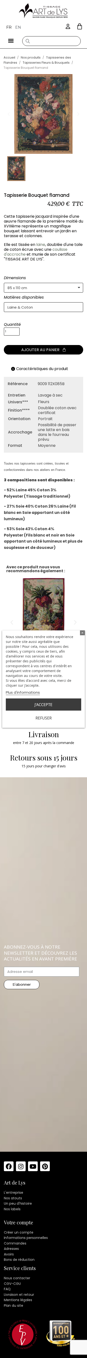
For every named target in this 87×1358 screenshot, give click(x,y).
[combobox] (51, 41)
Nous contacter (17, 1278)
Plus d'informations (23, 692)
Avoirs (9, 1254)
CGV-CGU (12, 1283)
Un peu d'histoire (18, 1203)
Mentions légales (18, 1299)
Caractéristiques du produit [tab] (42, 369)
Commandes (15, 1243)
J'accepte (43, 704)
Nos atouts (13, 1198)
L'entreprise (13, 1192)
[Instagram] (21, 1166)
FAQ (7, 1289)
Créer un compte (18, 1232)
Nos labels (12, 1209)
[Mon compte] (68, 26)
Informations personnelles (26, 1237)
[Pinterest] (45, 1166)
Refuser (44, 717)
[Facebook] (9, 1166)
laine (40, 244)
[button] (79, 26)
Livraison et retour (19, 1294)
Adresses (11, 1248)
